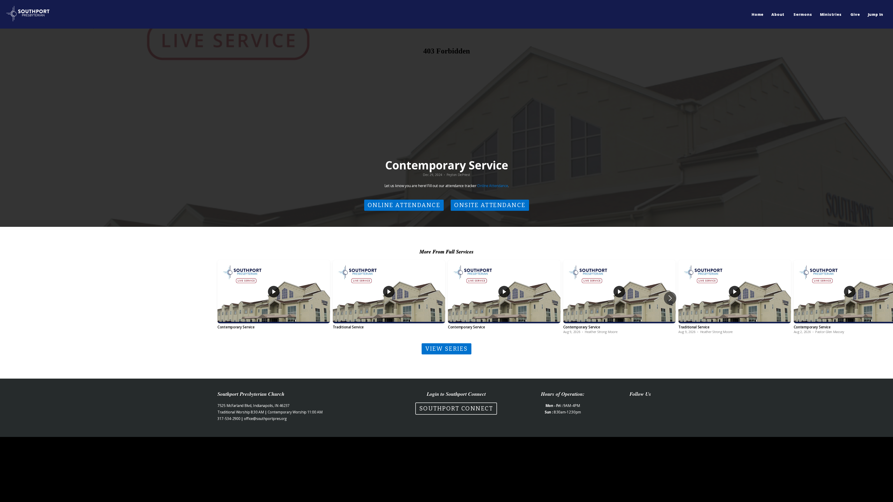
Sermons (802, 14)
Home (757, 14)
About (778, 14)
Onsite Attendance (490, 205)
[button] (670, 298)
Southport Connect (456, 408)
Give (855, 14)
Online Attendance (492, 185)
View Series (446, 348)
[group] (273, 298)
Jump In (876, 14)
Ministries (831, 14)
